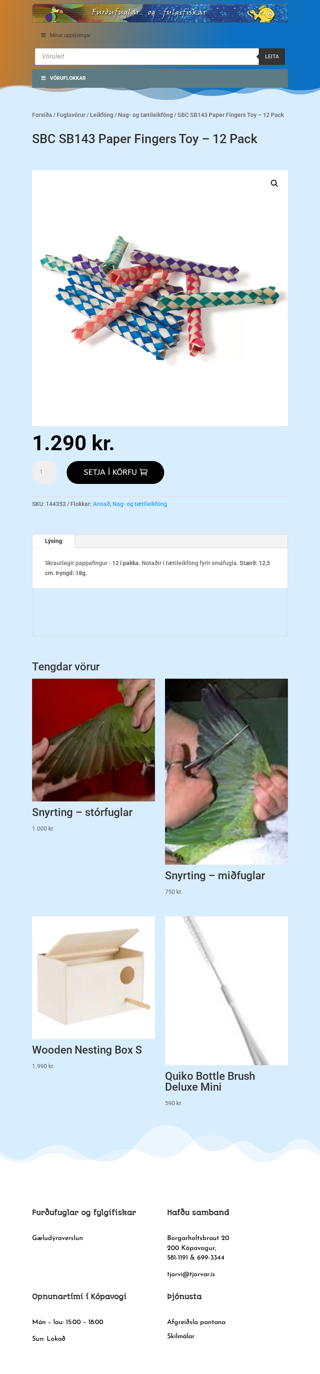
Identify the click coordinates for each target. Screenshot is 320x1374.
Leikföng (101, 115)
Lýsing (53, 541)
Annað (101, 504)
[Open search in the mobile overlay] (160, 56)
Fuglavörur (71, 115)
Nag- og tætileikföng (145, 115)
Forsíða (42, 115)
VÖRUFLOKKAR (68, 78)
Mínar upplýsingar (70, 35)
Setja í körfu (110, 472)
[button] (274, 183)
